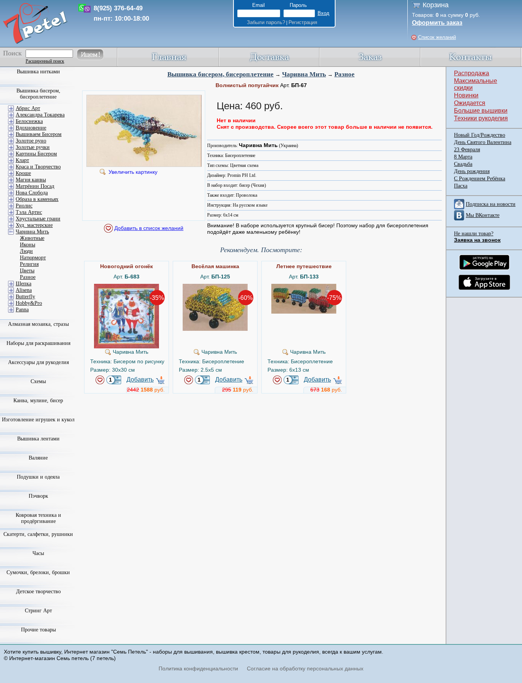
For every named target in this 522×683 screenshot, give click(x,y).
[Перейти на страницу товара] (126, 287)
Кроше (23, 173)
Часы (38, 553)
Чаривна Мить (304, 74)
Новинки (466, 95)
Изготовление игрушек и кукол (38, 419)
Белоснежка (29, 121)
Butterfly (25, 296)
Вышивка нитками (38, 71)
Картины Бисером (36, 154)
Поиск (12, 53)
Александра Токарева (40, 115)
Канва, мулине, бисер (38, 400)
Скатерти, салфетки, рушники (38, 534)
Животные (32, 238)
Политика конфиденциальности (198, 668)
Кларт (22, 160)
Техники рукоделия (481, 118)
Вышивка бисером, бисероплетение (220, 74)
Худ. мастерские (34, 225)
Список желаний (437, 37)
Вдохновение (31, 128)
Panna (22, 309)
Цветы (27, 271)
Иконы (27, 245)
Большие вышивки (480, 110)
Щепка (23, 283)
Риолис (24, 206)
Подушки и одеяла (38, 477)
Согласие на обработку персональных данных (305, 668)
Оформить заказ (437, 22)
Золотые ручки (33, 147)
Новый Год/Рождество (479, 135)
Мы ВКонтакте (482, 215)
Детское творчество (38, 591)
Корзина (436, 5)
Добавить (140, 379)
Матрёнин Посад (35, 186)
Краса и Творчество (38, 167)
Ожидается (469, 103)
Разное (344, 74)
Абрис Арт (28, 108)
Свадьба (463, 164)
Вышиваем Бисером (39, 134)
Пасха (460, 186)
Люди (26, 251)
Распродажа (471, 73)
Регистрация (303, 22)
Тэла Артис (29, 212)
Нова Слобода (32, 193)
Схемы (38, 381)
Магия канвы (31, 180)
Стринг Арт (38, 610)
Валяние (38, 458)
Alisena (24, 290)
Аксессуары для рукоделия (38, 362)
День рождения (472, 171)
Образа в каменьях (37, 199)
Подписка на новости (491, 204)
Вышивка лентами (38, 439)
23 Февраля (467, 149)
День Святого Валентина (482, 142)
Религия (29, 264)
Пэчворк (38, 496)
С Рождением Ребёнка (479, 178)
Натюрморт (33, 258)
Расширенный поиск (45, 61)
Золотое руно (31, 141)
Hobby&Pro (29, 303)
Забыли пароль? (266, 22)
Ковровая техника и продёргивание (38, 518)
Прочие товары (38, 630)
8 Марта (463, 157)
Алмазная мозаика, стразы (38, 324)
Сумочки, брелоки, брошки (38, 572)
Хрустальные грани (38, 219)
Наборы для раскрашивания (38, 343)
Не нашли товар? (473, 233)
